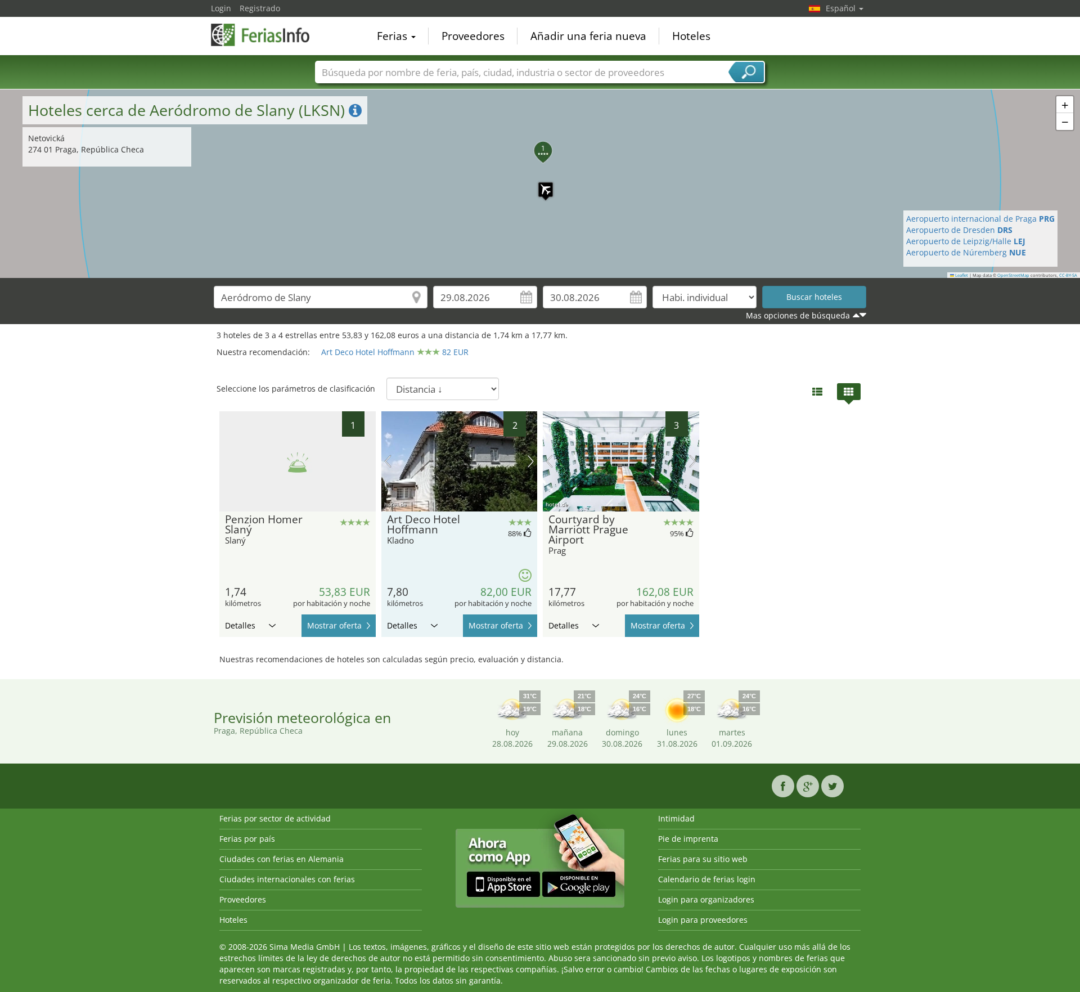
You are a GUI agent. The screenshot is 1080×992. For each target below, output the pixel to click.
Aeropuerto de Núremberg (966, 252)
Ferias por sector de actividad (275, 818)
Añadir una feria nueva (588, 36)
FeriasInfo (267, 35)
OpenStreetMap (1013, 275)
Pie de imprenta (688, 838)
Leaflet (961, 275)
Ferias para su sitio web (703, 859)
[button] (540, 184)
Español (842, 8)
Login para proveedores (703, 919)
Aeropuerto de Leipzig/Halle (965, 241)
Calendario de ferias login (706, 879)
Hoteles (691, 36)
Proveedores (473, 36)
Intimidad (676, 818)
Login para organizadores (706, 899)
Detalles (240, 625)
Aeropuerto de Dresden (959, 230)
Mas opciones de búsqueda (798, 315)
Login (221, 8)
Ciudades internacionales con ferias (287, 879)
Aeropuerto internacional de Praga (980, 218)
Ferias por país (247, 838)
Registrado (260, 8)
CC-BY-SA (1068, 275)
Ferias (393, 36)
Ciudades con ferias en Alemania (281, 859)
